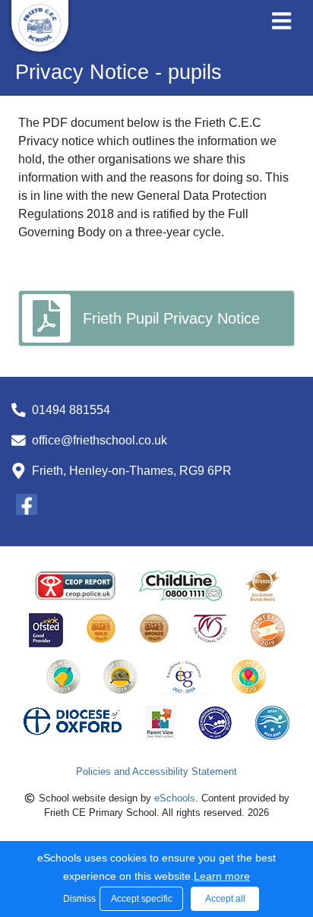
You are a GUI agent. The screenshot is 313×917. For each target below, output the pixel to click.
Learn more (222, 876)
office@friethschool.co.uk (99, 440)
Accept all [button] (225, 898)
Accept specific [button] (141, 898)
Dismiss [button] (77, 898)
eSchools (174, 798)
